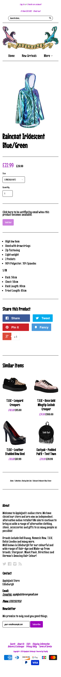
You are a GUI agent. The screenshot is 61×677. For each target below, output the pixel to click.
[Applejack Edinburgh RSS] (20, 564)
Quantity (6, 187)
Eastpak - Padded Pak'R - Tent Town (46, 452)
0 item (26, 11)
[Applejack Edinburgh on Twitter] (4, 564)
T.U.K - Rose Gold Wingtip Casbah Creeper (46, 405)
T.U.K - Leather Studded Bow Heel (15, 452)
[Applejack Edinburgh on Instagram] (15, 564)
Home (11, 55)
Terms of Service (45, 646)
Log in (22, 4)
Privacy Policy (31, 646)
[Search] (50, 18)
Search (12, 644)
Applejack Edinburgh (29, 651)
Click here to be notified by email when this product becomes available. (26, 213)
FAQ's (28, 644)
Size (4, 173)
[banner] (30, 37)
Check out (36, 11)
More (47, 55)
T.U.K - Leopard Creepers (14, 403)
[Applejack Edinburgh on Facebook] (10, 564)
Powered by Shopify (42, 651)
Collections (18, 481)
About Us (20, 644)
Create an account (34, 4)
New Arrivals (29, 55)
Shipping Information (40, 644)
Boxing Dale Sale (26, 481)
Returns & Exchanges (16, 646)
